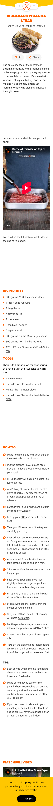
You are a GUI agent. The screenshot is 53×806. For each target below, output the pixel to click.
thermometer (32, 603)
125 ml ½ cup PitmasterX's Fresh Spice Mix (27, 349)
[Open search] (18, 6)
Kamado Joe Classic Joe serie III (24, 384)
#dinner (19, 26)
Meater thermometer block (21, 389)
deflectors (23, 617)
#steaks (41, 26)
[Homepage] (26, 6)
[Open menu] (34, 6)
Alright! (29, 799)
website (31, 368)
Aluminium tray (14, 378)
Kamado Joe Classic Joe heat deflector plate (28, 397)
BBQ (23, 517)
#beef (11, 26)
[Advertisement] (26, 114)
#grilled (30, 26)
